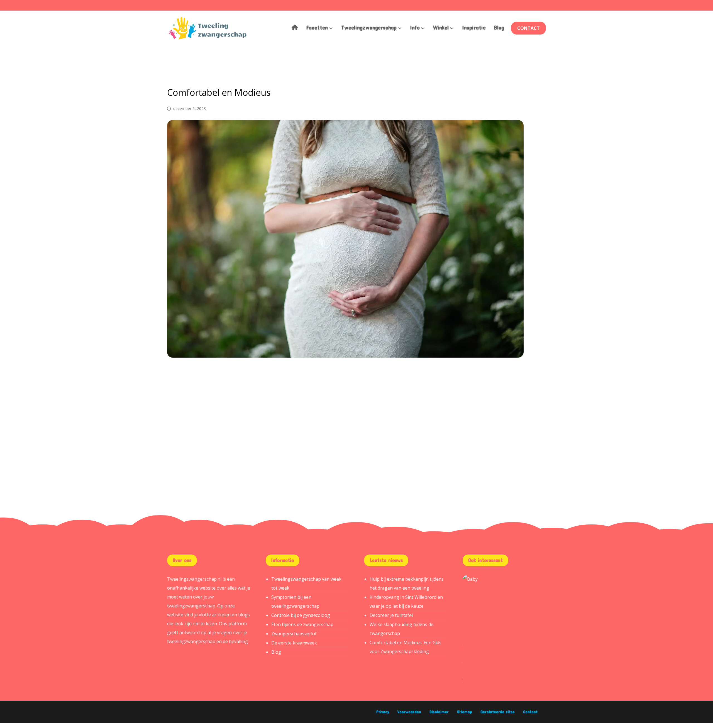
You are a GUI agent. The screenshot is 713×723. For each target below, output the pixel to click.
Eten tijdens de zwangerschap (302, 624)
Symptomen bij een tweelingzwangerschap (295, 601)
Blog (276, 652)
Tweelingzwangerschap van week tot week (306, 583)
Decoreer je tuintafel (391, 615)
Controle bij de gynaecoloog (300, 615)
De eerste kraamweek (294, 643)
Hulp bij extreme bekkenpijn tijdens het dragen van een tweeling (407, 583)
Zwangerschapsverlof (294, 634)
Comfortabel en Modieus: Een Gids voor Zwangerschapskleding (405, 646)
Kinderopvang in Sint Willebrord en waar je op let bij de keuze (406, 601)
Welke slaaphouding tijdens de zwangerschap (401, 628)
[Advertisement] (356, 411)
